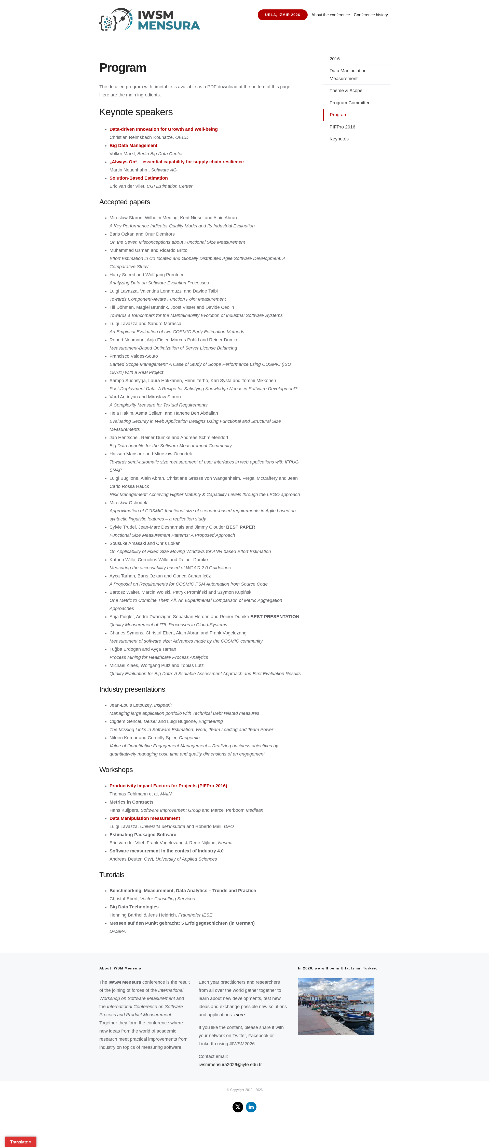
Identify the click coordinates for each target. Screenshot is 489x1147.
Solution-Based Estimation (139, 178)
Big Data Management (133, 145)
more (239, 1014)
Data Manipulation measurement (145, 818)
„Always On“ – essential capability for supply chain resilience (177, 161)
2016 (335, 58)
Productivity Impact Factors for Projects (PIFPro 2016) (168, 785)
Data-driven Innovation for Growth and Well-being (164, 129)
